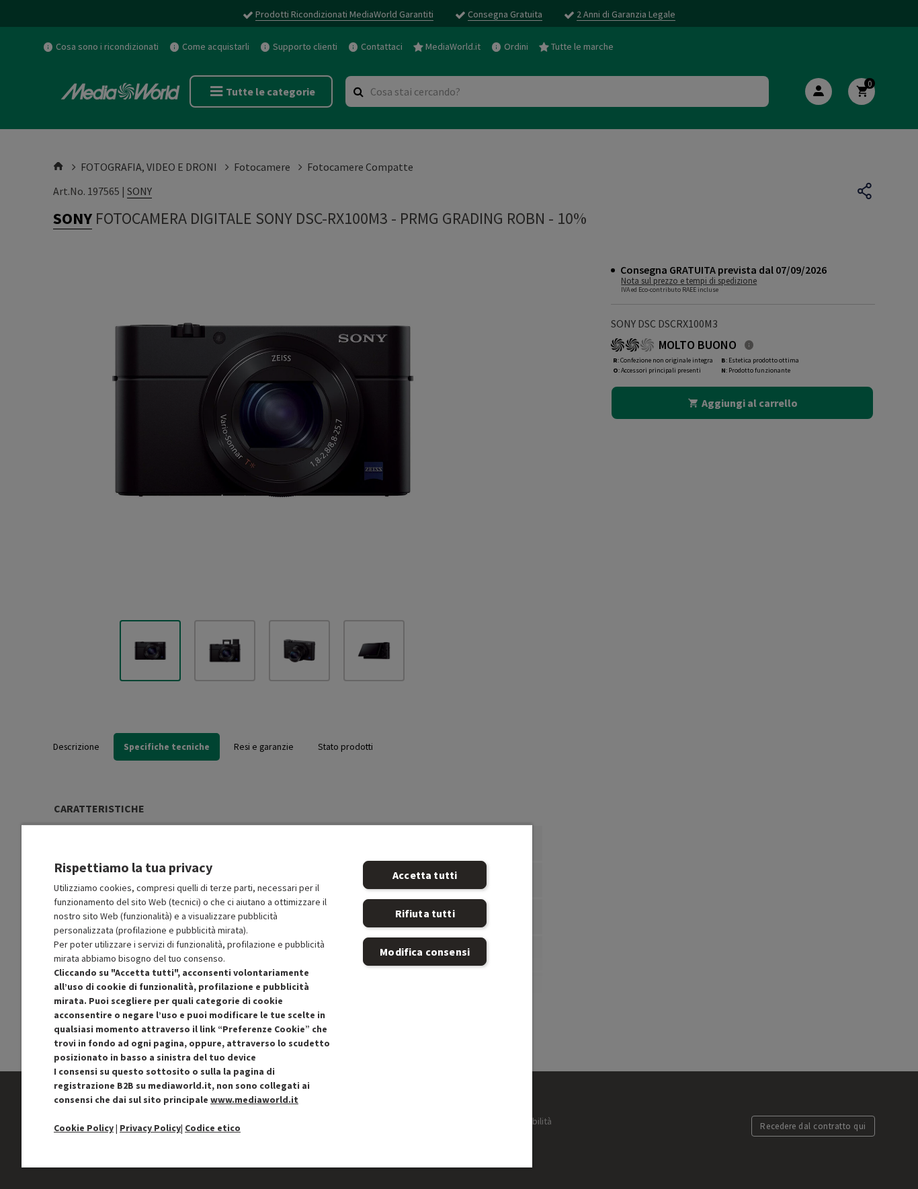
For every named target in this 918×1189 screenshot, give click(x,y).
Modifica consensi (425, 951)
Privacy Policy (150, 1128)
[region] (277, 995)
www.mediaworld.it (254, 1100)
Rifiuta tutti (425, 913)
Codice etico (213, 1128)
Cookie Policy (84, 1128)
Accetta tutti (424, 875)
